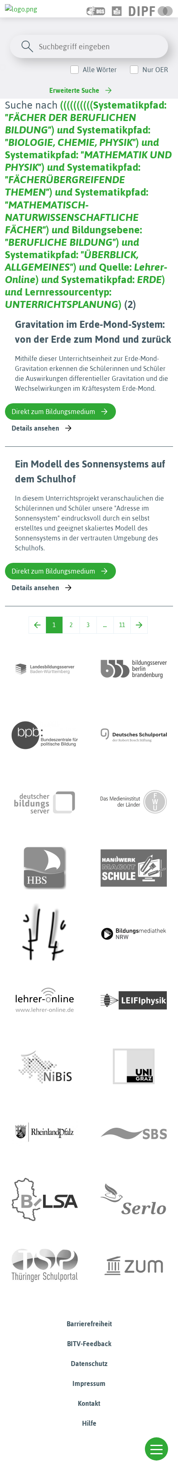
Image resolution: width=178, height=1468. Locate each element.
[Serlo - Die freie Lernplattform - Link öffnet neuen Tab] (134, 1199)
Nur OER (155, 69)
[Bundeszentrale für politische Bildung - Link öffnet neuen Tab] (45, 735)
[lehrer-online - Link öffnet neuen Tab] (45, 1000)
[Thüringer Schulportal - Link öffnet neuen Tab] (45, 1266)
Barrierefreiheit (89, 1323)
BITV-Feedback (89, 1343)
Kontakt (89, 1403)
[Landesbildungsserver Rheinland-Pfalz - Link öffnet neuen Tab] (45, 1133)
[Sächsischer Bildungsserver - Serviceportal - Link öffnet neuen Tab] (134, 1133)
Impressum (89, 1383)
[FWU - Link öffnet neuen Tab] (134, 801)
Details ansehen (35, 428)
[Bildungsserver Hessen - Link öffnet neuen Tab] (45, 934)
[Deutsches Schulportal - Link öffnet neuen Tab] (134, 735)
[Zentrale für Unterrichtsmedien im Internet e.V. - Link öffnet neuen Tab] (134, 1266)
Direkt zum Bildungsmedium (53, 411)
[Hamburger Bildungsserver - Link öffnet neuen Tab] (45, 868)
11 (122, 625)
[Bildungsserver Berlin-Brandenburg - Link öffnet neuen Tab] (134, 669)
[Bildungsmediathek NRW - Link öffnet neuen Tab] (134, 934)
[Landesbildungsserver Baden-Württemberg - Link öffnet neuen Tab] (45, 669)
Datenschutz (89, 1363)
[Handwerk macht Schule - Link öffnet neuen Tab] (134, 868)
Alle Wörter (100, 69)
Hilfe (89, 1423)
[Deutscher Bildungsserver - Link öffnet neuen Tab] (45, 801)
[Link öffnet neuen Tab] (151, 8)
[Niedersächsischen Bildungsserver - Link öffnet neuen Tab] (45, 1067)
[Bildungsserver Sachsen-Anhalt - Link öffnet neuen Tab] (45, 1199)
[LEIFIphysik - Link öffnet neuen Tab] (134, 1000)
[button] (156, 1449)
